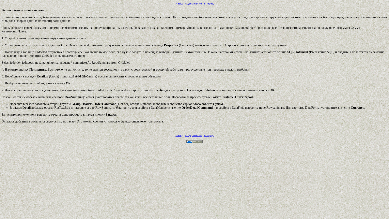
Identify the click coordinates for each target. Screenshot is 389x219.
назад (179, 3)
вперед (209, 3)
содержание (193, 3)
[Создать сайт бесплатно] (194, 142)
